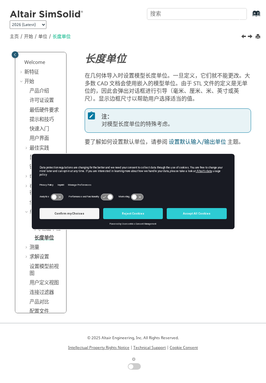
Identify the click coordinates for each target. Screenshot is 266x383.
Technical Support (149, 348)
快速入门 (39, 128)
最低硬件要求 (44, 110)
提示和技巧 (42, 119)
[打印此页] (258, 36)
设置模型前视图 (44, 270)
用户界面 (39, 138)
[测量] (250, 37)
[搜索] (234, 13)
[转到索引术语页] (250, 16)
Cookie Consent (184, 348)
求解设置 (39, 256)
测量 (34, 247)
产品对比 (39, 301)
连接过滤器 (42, 292)
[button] (21, 62)
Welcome (34, 62)
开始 (28, 36)
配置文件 (39, 311)
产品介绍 (39, 90)
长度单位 (62, 36)
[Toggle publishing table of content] (15, 54)
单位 (42, 36)
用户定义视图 (44, 282)
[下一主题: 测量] (250, 37)
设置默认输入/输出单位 (197, 142)
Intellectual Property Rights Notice (98, 348)
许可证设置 (42, 100)
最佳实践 (39, 148)
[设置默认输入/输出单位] (244, 37)
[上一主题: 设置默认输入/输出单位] (244, 37)
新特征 (31, 72)
